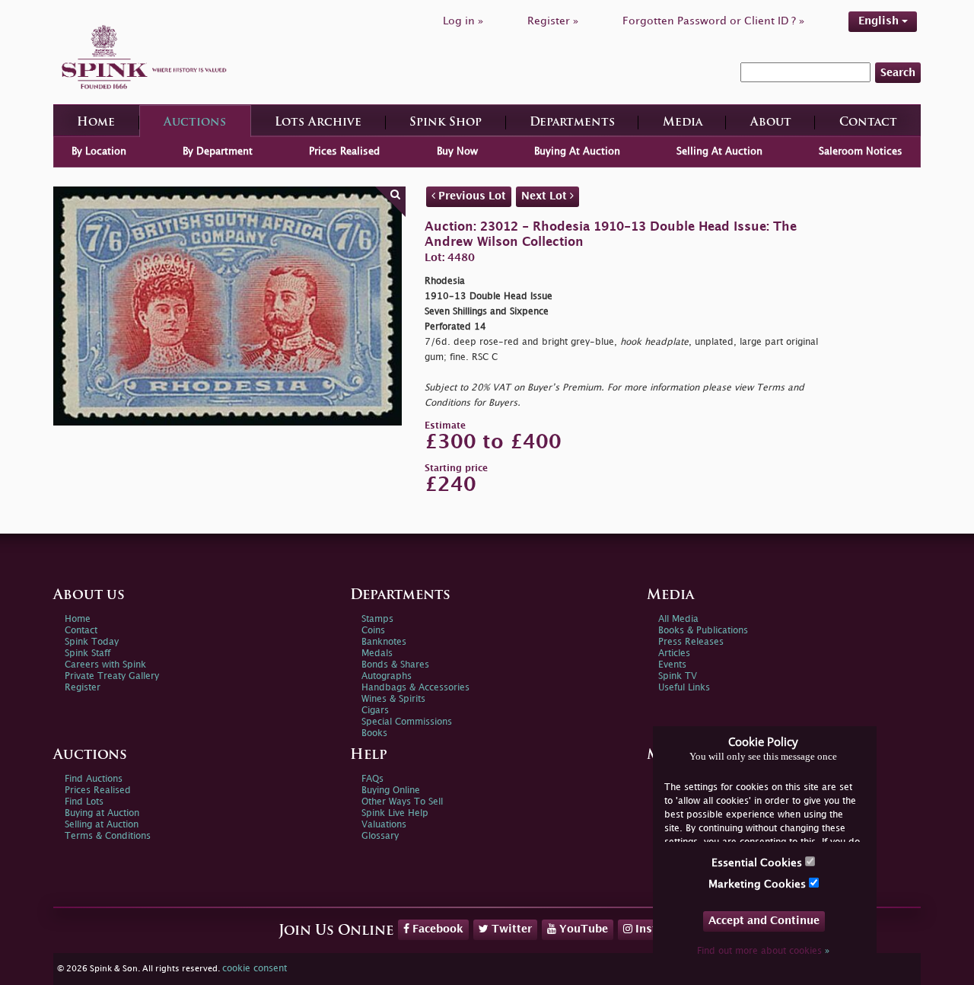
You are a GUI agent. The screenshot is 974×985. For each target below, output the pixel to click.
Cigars (375, 710)
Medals (377, 653)
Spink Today (92, 642)
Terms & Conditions (108, 836)
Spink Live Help (394, 813)
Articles (674, 653)
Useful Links (684, 688)
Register (82, 688)
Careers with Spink (105, 665)
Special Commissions (406, 722)
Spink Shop (445, 123)
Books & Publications (703, 630)
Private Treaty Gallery (112, 676)
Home (96, 123)
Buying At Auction (577, 151)
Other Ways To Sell (402, 802)
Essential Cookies (758, 863)
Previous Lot (470, 196)
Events (672, 665)
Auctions (195, 123)
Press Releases (691, 642)
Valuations (383, 825)
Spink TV (677, 676)
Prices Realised (344, 151)
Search (897, 73)
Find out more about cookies (763, 951)
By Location (99, 151)
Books (374, 733)
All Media (678, 619)
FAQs (372, 779)
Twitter (510, 929)
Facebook (436, 929)
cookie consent (254, 968)
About (770, 123)
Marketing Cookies (758, 884)
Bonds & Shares (395, 665)
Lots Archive (318, 123)
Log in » (463, 21)
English (880, 21)
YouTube (582, 929)
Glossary (380, 836)
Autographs (386, 676)
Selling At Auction (719, 151)
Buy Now (457, 151)
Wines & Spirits (393, 699)
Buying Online (390, 790)
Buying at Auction (102, 813)
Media (682, 123)
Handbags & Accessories (415, 688)
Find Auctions (94, 779)
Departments (572, 123)
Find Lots (84, 802)
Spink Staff (87, 653)
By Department (218, 151)
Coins (373, 630)
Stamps (377, 619)
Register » (552, 21)
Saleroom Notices (860, 151)
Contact (868, 123)
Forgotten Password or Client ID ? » (713, 21)
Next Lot (545, 196)
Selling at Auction (101, 825)
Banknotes (383, 642)
